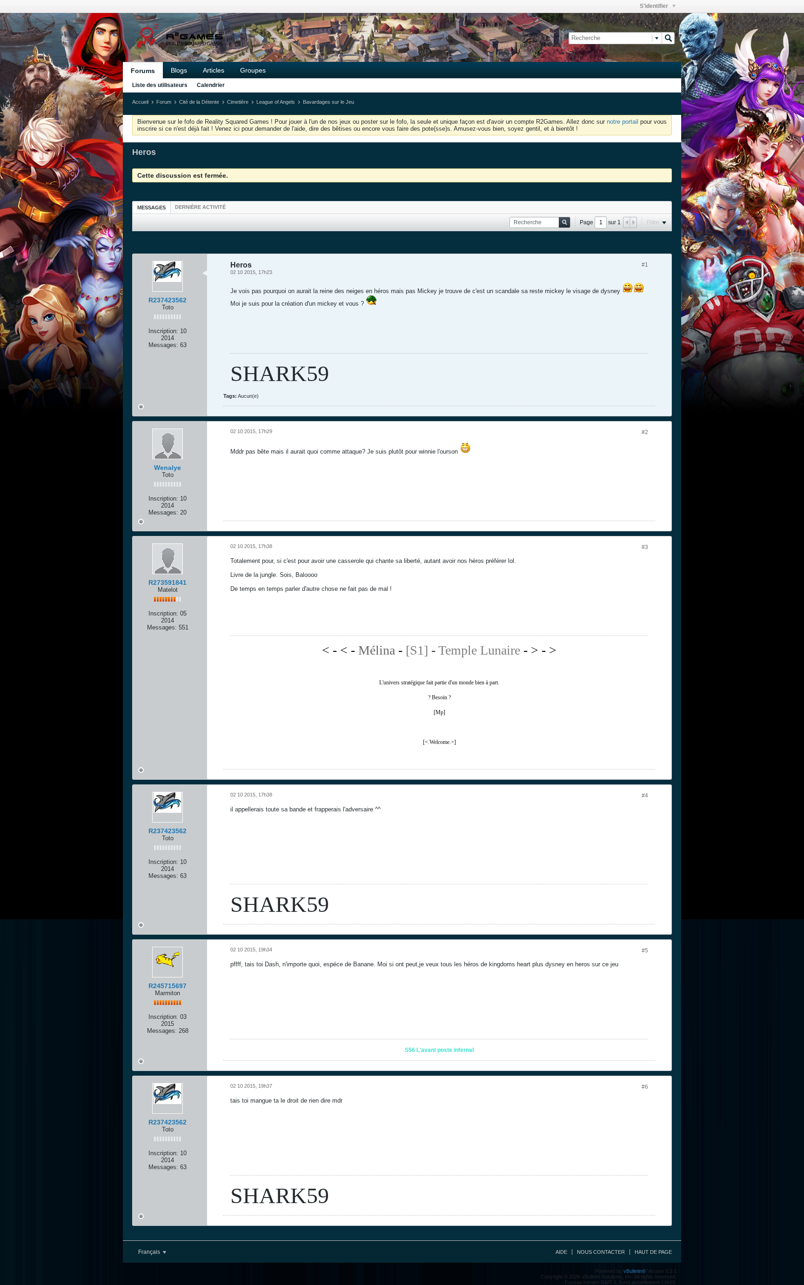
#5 (645, 950)
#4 (645, 795)
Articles (213, 70)
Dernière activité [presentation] (200, 207)
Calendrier (211, 85)
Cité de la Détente (199, 102)
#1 (645, 264)
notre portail (622, 121)
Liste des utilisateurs (160, 85)
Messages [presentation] (151, 207)
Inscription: (163, 331)
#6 (645, 1087)
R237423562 (167, 300)
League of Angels (275, 102)
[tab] (151, 207)
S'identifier (655, 6)
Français (149, 1252)
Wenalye (167, 467)
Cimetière (237, 102)
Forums (143, 70)
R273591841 (167, 582)
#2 (645, 432)
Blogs (179, 70)
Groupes (253, 70)
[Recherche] (668, 38)
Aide (561, 1252)
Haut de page (653, 1252)
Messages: (163, 344)
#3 (645, 547)
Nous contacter (601, 1252)
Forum (163, 102)
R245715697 (167, 986)
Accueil (140, 102)
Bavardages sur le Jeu (328, 102)
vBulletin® (634, 1271)
